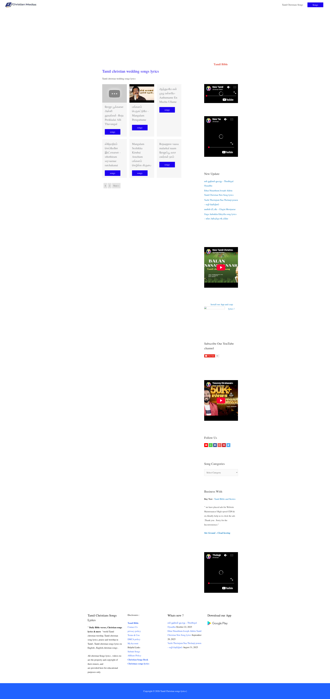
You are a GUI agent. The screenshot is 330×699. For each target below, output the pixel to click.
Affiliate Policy (134, 655)
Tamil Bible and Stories (225, 498)
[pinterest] (224, 445)
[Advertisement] (165, 29)
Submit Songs (134, 651)
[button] (315, 4)
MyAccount (133, 643)
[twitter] (228, 445)
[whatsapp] (211, 445)
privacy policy (134, 631)
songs (112, 131)
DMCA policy (134, 639)
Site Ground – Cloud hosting (217, 532)
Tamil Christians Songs (292, 4)
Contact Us (133, 627)
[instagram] (220, 445)
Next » (116, 185)
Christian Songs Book (138, 659)
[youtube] (206, 445)
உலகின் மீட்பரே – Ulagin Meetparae (220, 209)
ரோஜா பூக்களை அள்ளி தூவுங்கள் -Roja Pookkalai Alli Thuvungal (114, 115)
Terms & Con (134, 635)
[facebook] (215, 445)
